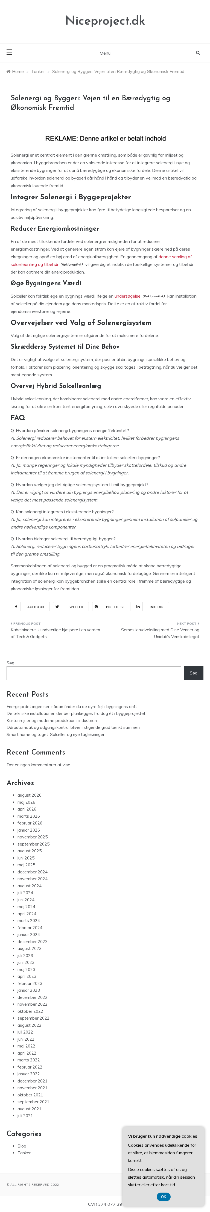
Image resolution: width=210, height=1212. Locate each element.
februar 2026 (30, 823)
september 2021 (33, 1101)
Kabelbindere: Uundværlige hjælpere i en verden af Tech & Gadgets (55, 633)
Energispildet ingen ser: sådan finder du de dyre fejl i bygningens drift (72, 706)
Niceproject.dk (105, 21)
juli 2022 (25, 1032)
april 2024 (27, 913)
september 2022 (33, 1018)
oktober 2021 (30, 1094)
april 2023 (27, 976)
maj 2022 (26, 1046)
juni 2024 (26, 899)
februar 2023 (30, 983)
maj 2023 (26, 969)
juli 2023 (25, 955)
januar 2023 (29, 990)
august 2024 (30, 885)
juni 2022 (26, 1039)
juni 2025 (26, 858)
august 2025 (30, 850)
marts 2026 (29, 816)
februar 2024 (30, 927)
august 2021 (30, 1108)
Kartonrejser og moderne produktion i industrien (52, 720)
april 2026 (27, 809)
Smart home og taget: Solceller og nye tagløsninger (55, 734)
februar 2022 (30, 1067)
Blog (22, 1146)
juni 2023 (26, 962)
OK (163, 1197)
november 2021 (33, 1087)
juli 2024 (25, 892)
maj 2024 (26, 906)
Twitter (75, 607)
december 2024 (33, 871)
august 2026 (30, 795)
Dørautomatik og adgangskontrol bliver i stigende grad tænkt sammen (73, 727)
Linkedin (156, 607)
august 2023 (30, 948)
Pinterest (116, 607)
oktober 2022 (30, 1011)
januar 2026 (29, 830)
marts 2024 (29, 920)
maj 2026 (26, 802)
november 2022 (33, 1004)
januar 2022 (29, 1073)
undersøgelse (128, 296)
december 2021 (33, 1081)
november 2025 (33, 837)
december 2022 (33, 997)
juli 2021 (25, 1115)
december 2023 (33, 941)
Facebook (35, 607)
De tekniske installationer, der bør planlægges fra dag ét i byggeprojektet (76, 713)
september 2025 (33, 844)
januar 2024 (29, 934)
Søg (10, 662)
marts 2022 (29, 1060)
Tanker (24, 1152)
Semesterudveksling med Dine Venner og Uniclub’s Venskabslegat (160, 633)
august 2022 (30, 1025)
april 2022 (27, 1053)
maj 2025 (26, 864)
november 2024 (33, 878)
